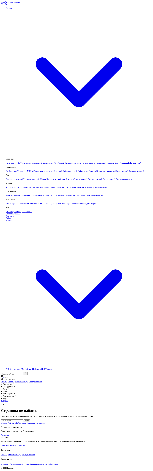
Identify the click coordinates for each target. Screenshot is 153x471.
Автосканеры (81, 179)
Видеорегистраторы (15, 179)
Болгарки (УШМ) (26, 171)
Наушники (44, 203)
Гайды (8, 218)
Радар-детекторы (32, 179)
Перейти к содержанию (10, 2)
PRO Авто (36, 369)
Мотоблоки (59, 163)
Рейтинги (10, 216)
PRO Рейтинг (26, 369)
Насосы (110, 163)
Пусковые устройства (55, 179)
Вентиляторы (26, 187)
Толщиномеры (109, 179)
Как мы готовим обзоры (20, 464)
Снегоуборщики (122, 163)
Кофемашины (70, 195)
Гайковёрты (83, 171)
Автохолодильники (124, 179)
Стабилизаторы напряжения (97, 187)
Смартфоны (33, 203)
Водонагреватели (77, 187)
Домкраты (70, 179)
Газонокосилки (13, 163)
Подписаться (6, 435)
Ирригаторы (65, 203)
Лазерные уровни (136, 171)
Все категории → (13, 214)
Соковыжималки (96, 195)
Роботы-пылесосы (14, 195)
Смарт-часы (27, 212)
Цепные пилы (47, 163)
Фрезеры (58, 171)
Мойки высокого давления (94, 163)
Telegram (4, 401)
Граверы (93, 171)
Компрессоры (122, 171)
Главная (4, 382)
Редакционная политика (40, 464)
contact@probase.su (8, 445)
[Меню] (7, 377)
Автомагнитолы (95, 179)
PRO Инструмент (13, 369)
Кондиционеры (12, 187)
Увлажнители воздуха (41, 187)
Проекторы (55, 203)
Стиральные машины (41, 195)
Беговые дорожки (13, 212)
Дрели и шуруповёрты (43, 171)
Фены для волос (79, 203)
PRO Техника (46, 369)
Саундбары (23, 203)
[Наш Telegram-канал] (2, 377)
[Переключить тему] (4, 377)
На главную (41, 423)
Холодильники (57, 195)
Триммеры (25, 163)
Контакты (54, 464)
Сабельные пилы (70, 171)
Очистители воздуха (60, 187)
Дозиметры (91, 203)
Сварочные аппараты (106, 171)
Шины (43, 179)
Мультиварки (83, 195)
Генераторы (135, 163)
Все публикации (35, 382)
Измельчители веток (73, 163)
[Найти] (26, 373)
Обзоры (11, 382)
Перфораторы (12, 171)
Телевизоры (11, 203)
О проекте (5, 464)
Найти (27, 421)
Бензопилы (35, 163)
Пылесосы (26, 195)
